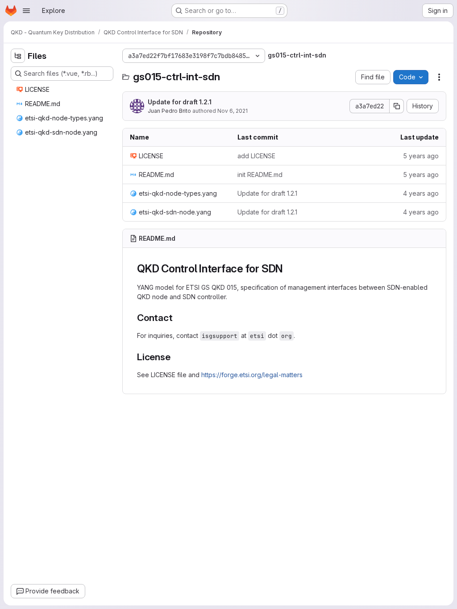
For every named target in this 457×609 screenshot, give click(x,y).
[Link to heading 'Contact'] (178, 317)
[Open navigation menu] (26, 11)
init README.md (260, 174)
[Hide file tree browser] (18, 56)
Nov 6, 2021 (232, 110)
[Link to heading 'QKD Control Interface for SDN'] (289, 268)
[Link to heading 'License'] (175, 356)
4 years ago (421, 193)
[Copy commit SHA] (397, 106)
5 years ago (421, 156)
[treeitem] (62, 89)
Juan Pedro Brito (169, 110)
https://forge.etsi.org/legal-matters (252, 375)
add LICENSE (256, 156)
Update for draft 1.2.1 (180, 102)
